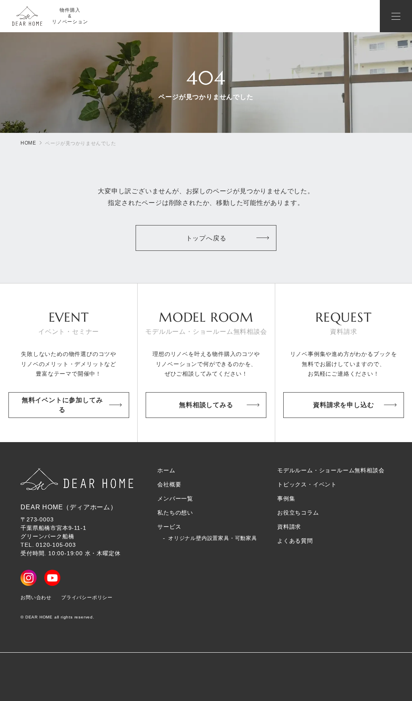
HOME (28, 143)
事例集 (286, 498)
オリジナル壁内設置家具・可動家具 (212, 538)
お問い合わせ (36, 597)
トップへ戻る (206, 238)
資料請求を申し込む (343, 404)
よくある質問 (295, 541)
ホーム (166, 470)
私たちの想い (175, 512)
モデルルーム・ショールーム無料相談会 (330, 470)
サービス (169, 526)
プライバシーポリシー (87, 597)
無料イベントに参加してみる (62, 405)
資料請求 (289, 526)
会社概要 (169, 484)
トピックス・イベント (307, 484)
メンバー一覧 (175, 498)
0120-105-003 (56, 545)
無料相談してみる (206, 404)
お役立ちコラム (298, 512)
